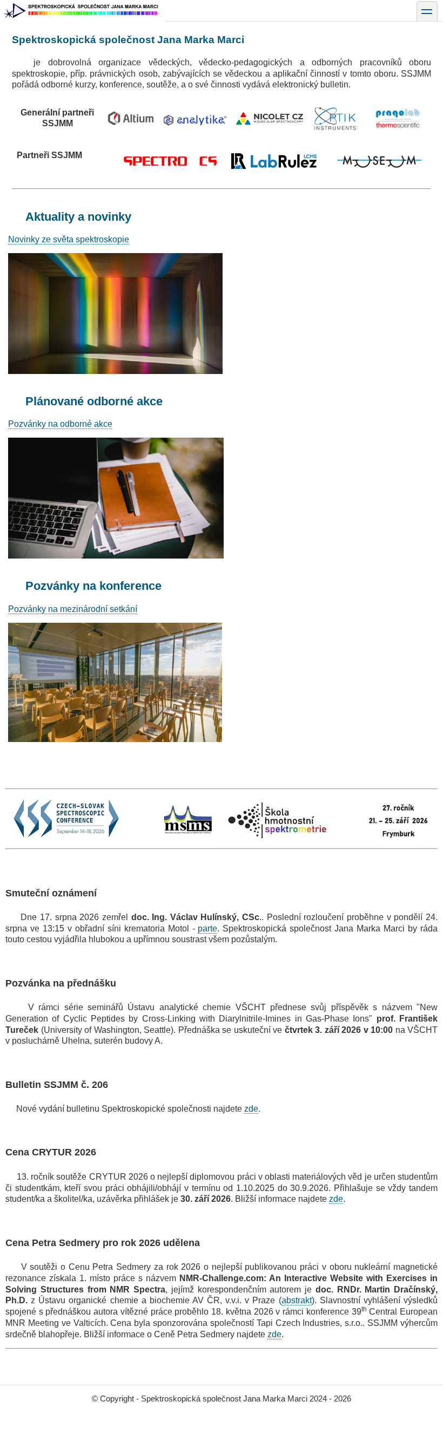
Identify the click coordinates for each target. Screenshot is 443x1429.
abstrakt (296, 1300)
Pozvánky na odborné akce (60, 423)
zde (251, 1108)
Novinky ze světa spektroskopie (68, 239)
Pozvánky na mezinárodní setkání (72, 609)
